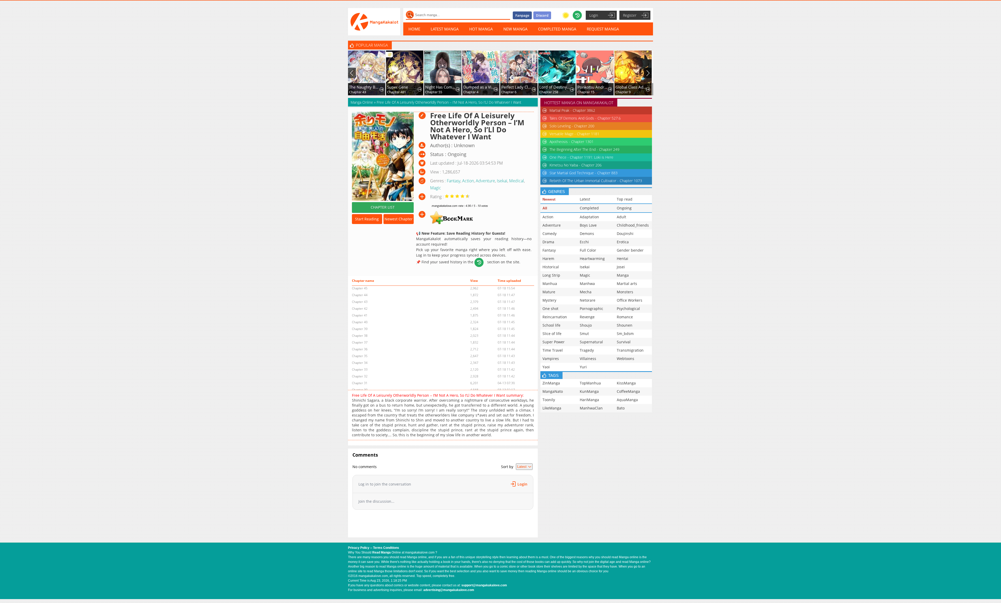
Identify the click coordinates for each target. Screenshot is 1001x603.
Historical (550, 266)
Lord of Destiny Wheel (517, 87)
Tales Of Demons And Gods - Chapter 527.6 (585, 118)
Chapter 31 (360, 383)
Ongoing (624, 208)
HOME (414, 29)
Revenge (587, 316)
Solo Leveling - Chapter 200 (572, 125)
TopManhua (590, 383)
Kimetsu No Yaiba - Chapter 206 (576, 165)
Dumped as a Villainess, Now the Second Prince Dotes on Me (441, 87)
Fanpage (522, 15)
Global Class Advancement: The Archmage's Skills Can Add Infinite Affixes (593, 87)
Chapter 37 (360, 342)
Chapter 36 (360, 349)
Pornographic (591, 308)
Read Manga (381, 552)
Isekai (502, 181)
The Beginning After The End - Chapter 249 (584, 149)
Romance (625, 316)
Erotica (623, 241)
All (544, 208)
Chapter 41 (360, 315)
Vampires (550, 358)
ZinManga (551, 383)
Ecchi (584, 241)
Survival (624, 341)
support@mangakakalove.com (484, 585)
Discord (542, 15)
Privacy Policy (358, 548)
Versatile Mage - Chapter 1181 (574, 133)
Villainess (588, 358)
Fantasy (453, 181)
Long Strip (551, 275)
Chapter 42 (360, 308)
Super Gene (359, 87)
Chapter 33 (360, 369)
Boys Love (588, 225)
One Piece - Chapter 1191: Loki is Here (581, 157)
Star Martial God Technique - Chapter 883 (584, 172)
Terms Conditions (386, 548)
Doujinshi (625, 233)
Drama (548, 241)
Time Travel (552, 350)
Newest (549, 199)
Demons (587, 233)
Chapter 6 (470, 92)
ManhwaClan (591, 408)
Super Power (553, 341)
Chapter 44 (360, 295)
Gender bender (630, 250)
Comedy (549, 233)
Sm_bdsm (625, 333)
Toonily (548, 399)
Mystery (549, 300)
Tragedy (587, 350)
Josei (621, 266)
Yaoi (546, 366)
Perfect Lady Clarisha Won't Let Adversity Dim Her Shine (479, 87)
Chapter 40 (360, 322)
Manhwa (587, 283)
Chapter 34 (360, 362)
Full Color (588, 250)
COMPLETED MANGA (557, 29)
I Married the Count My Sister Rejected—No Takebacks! (631, 87)
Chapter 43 (360, 302)
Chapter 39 (360, 329)
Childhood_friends (633, 225)
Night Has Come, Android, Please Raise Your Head (403, 87)
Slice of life (551, 333)
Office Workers (629, 300)
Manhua (549, 283)
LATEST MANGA (445, 29)
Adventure (485, 181)
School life (551, 325)
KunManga (589, 391)
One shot (550, 308)
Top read (624, 199)
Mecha (585, 291)
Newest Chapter (398, 218)
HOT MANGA (481, 29)
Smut (584, 333)
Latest (585, 199)
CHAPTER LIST (383, 207)
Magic (435, 188)
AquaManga (627, 399)
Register (629, 15)
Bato (621, 408)
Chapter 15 (547, 92)
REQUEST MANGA (603, 29)
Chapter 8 (623, 92)
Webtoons (625, 358)
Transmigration (630, 350)
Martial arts (627, 283)
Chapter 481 (358, 92)
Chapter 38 (360, 335)
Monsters (625, 291)
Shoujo (586, 325)
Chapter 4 (432, 92)
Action (468, 181)
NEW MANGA (515, 29)
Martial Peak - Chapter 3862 (572, 110)
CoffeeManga (628, 391)
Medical (516, 181)
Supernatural (591, 341)
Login (593, 15)
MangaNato (552, 391)
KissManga (626, 383)
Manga (623, 275)
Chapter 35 (360, 356)
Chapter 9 (585, 92)
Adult (621, 216)
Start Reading (367, 218)
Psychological (628, 308)
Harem (548, 258)
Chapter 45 (360, 288)
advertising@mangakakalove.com (448, 590)
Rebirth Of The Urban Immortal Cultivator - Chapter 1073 (596, 180)
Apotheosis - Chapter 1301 (572, 141)
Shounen (624, 325)
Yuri (583, 366)
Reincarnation (554, 316)
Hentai (622, 258)
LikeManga (551, 408)
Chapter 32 (360, 376)
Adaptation (589, 216)
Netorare (587, 300)
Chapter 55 (395, 92)
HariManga (589, 399)
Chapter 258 (510, 92)
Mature (548, 291)
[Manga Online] (374, 21)
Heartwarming (592, 258)
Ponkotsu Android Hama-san (555, 87)
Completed (589, 208)
